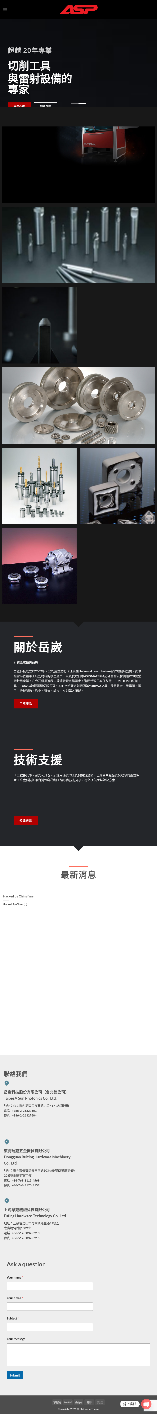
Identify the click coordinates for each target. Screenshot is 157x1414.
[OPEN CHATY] (146, 1404)
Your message (16, 1339)
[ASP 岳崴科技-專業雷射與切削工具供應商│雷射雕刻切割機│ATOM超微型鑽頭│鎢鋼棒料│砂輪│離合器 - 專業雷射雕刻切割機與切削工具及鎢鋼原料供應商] (78, 9)
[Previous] (8, 63)
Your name (15, 1277)
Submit (15, 1375)
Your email (15, 1298)
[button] (5, 9)
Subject (13, 1318)
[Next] (149, 63)
